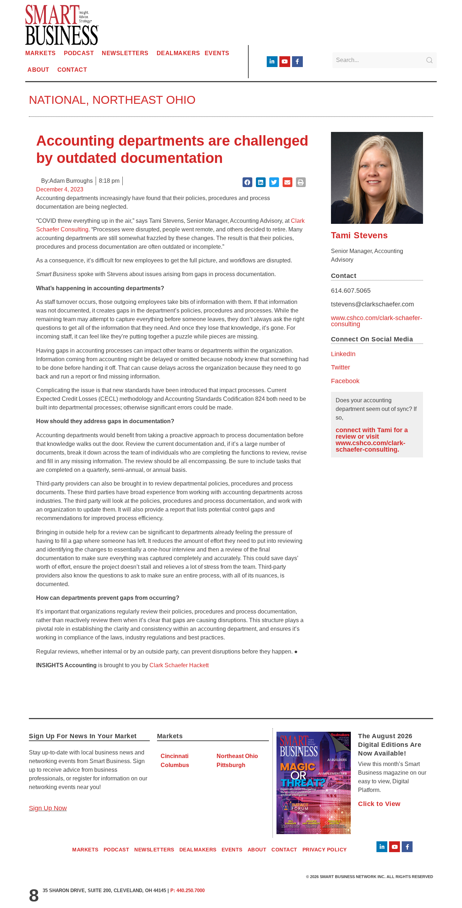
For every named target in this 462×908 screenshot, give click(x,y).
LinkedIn (343, 354)
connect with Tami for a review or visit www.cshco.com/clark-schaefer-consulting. (372, 439)
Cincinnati (174, 756)
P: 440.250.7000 (187, 890)
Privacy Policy (324, 849)
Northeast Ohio (144, 99)
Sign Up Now (48, 808)
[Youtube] (284, 61)
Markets (40, 53)
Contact (72, 70)
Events (217, 53)
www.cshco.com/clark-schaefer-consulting (376, 321)
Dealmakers (178, 53)
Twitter (340, 367)
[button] (247, 182)
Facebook (345, 381)
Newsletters (125, 53)
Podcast (79, 53)
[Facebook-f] (297, 61)
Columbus (175, 765)
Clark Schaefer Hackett (179, 665)
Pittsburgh (231, 765)
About (38, 70)
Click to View (379, 803)
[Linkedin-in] (272, 61)
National (57, 99)
